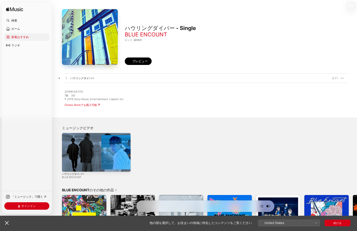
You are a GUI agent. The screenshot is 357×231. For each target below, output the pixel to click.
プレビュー (332, 78)
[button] (27, 20)
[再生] (67, 166)
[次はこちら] (261, 206)
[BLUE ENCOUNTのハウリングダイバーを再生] (66, 78)
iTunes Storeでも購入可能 (80, 105)
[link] (89, 190)
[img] (14, 9)
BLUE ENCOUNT (146, 34)
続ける (337, 223)
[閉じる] (7, 223)
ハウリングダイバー (73, 174)
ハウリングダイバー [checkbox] (82, 78)
